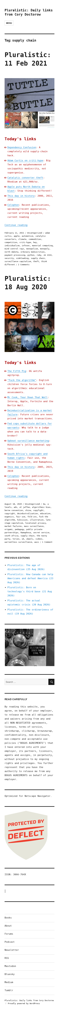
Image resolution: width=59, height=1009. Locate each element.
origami (9, 529)
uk (23, 539)
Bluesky (10, 974)
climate (22, 239)
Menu (9, 23)
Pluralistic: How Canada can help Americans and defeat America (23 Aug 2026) (30, 578)
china (28, 510)
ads (15, 507)
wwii (36, 542)
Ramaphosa (26, 532)
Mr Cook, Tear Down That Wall (27, 397)
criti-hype (25, 242)
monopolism (32, 249)
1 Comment (47, 542)
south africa (11, 536)
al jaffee (24, 507)
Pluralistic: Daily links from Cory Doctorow (29, 1000)
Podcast (10, 942)
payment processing (15, 255)
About (8, 925)
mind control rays (14, 249)
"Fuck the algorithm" (21, 380)
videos (39, 539)
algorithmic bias (41, 507)
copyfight (38, 510)
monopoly (44, 249)
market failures (13, 526)
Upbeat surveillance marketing (28, 440)
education (45, 513)
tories (16, 539)
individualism (12, 245)
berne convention (14, 510)
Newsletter (12, 950)
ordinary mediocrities (33, 252)
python (30, 255)
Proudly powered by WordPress (24, 1003)
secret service (41, 532)
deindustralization (27, 513)
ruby (39, 255)
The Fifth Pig (16, 371)
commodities (35, 239)
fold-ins (32, 517)
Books (8, 917)
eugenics (9, 517)
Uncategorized (34, 233)
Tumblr (9, 990)
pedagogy (19, 529)
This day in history (21, 195)
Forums (9, 933)
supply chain (38, 258)
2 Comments (24, 264)
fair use (20, 517)
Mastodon (10, 966)
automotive (27, 236)
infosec (26, 245)
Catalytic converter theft (25, 177)
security (9, 258)
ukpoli (29, 539)
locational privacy (35, 523)
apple (16, 236)
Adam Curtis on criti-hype (25, 160)
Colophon (13, 205)
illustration (37, 520)
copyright (10, 513)
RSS (7, 958)
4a (44, 504)
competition (11, 242)
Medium (9, 982)
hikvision (22, 520)
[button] (29, 647)
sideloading (22, 258)
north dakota (11, 252)
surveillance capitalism (18, 261)
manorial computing (42, 245)
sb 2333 (48, 255)
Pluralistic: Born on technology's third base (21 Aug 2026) (29, 591)
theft (36, 261)
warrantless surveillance (18, 542)
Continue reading (16, 225)
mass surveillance (34, 526)
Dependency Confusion (21, 147)
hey (35, 242)
